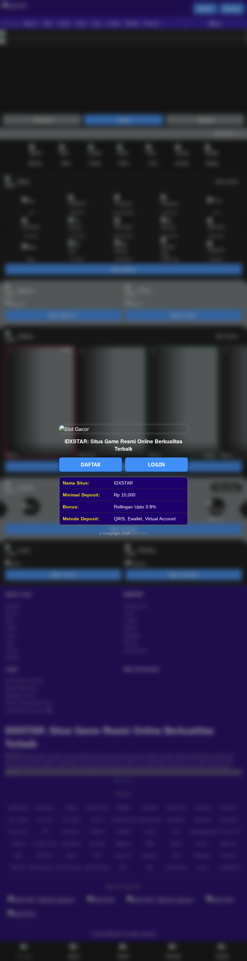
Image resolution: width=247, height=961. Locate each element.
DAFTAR (91, 464)
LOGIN (156, 464)
